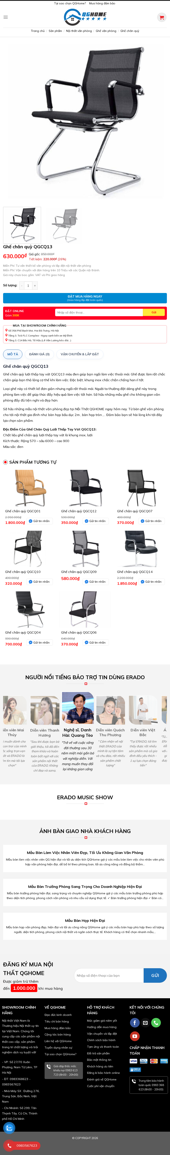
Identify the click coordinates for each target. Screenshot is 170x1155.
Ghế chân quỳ (129, 31)
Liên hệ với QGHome (58, 1041)
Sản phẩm (55, 31)
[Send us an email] (145, 1023)
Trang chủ (38, 31)
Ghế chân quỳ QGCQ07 (135, 511)
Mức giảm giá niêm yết (102, 1020)
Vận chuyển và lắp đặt (102, 1034)
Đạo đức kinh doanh (58, 1015)
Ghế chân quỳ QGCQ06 (79, 632)
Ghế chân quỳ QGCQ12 (79, 511)
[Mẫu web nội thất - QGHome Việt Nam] (85, 17)
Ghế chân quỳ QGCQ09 (79, 572)
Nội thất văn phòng (79, 31)
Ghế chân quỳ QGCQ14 (135, 572)
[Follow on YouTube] (135, 1036)
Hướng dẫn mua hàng (102, 1027)
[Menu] (5, 17)
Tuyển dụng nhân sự (58, 1047)
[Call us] (156, 1023)
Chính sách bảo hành (101, 1040)
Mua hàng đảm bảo (102, 3)
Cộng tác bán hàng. (58, 1034)
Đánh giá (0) (39, 354)
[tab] (12, 354)
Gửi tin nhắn (41, 521)
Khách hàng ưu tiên (100, 1066)
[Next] (158, 122)
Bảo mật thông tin (99, 1060)
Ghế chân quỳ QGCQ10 (23, 572)
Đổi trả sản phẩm (98, 1053)
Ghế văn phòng (106, 31)
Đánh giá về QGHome (102, 1079)
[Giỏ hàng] (161, 17)
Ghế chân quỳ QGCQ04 (23, 632)
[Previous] (11, 122)
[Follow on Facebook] (135, 1023)
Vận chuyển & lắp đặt (80, 354)
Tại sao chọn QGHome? (70, 3)
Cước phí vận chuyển (100, 1086)
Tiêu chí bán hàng (57, 1021)
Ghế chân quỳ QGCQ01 (23, 511)
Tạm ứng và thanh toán (103, 1047)
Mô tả (12, 354)
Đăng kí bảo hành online (103, 1073)
